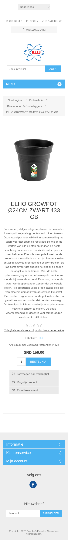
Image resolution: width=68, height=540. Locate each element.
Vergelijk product (27, 382)
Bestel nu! (38, 361)
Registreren (14, 21)
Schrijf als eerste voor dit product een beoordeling (34, 330)
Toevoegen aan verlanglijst (33, 373)
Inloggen (32, 21)
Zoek (52, 68)
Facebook (33, 484)
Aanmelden (51, 513)
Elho (40, 337)
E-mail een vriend (27, 390)
